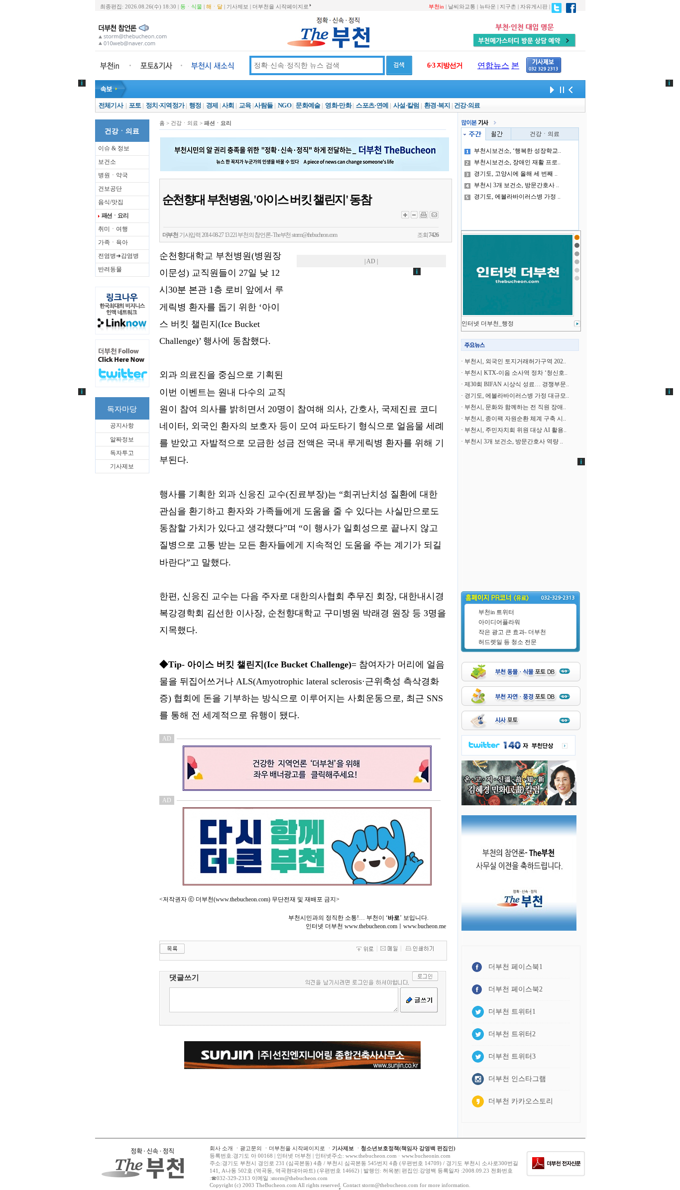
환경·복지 (437, 105)
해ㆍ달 (214, 6)
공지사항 (122, 425)
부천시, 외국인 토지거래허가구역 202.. (515, 361)
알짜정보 (122, 439)
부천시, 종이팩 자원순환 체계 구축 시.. (515, 418)
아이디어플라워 (499, 622)
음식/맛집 (110, 202)
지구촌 (508, 6)
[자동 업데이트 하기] (551, 89)
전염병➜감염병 (118, 255)
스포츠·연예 (372, 105)
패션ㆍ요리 (115, 215)
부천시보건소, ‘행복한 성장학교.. (517, 150)
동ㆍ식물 (191, 6)
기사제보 (237, 6)
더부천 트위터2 (512, 1034)
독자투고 (122, 452)
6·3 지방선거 (444, 65)
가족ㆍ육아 (113, 242)
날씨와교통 (461, 6)
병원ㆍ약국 (113, 175)
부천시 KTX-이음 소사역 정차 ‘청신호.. (515, 372)
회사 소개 (221, 1148)
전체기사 (111, 105)
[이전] (570, 89)
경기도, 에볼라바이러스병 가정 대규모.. (516, 395)
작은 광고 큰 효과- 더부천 (512, 632)
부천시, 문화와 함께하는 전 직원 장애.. (515, 407)
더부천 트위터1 (512, 1011)
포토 (135, 105)
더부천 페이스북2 (515, 989)
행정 (195, 105)
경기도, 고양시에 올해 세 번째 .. (516, 173)
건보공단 (110, 188)
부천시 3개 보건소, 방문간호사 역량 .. (513, 441)
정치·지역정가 (165, 105)
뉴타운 (487, 6)
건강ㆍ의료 (545, 133)
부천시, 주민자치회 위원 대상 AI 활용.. (515, 430)
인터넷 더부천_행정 (487, 323)
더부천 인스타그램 (517, 1078)
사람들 (263, 105)
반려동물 (110, 269)
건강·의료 (467, 105)
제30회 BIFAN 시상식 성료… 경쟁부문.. (516, 384)
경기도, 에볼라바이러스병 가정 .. (517, 196)
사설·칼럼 (406, 105)
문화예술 (308, 105)
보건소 (107, 161)
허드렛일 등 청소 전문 (507, 642)
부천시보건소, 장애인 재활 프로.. (517, 162)
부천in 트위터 (496, 612)
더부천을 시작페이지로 (280, 6)
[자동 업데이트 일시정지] (561, 89)
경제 (212, 105)
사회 (228, 105)
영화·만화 (338, 105)
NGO (284, 105)
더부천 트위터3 (512, 1056)
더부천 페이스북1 (515, 967)
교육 (245, 105)
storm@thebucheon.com (314, 234)
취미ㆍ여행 (113, 228)
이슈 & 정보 (113, 148)
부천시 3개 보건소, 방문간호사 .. (516, 185)
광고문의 (251, 1148)
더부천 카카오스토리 (520, 1101)
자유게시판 (534, 6)
